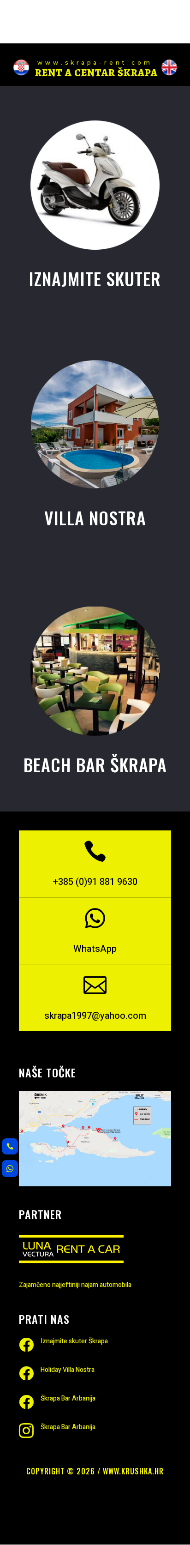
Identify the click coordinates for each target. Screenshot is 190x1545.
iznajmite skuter (95, 278)
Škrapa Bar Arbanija (68, 1398)
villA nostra (95, 517)
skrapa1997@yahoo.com (95, 1015)
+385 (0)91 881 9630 (95, 882)
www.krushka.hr (133, 1471)
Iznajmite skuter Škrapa (74, 1341)
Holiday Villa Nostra (68, 1370)
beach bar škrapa (95, 764)
